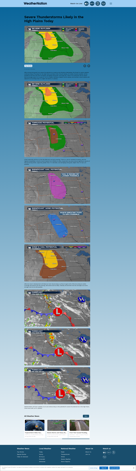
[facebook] (89, 66)
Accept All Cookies (114, 468)
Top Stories (20, 452)
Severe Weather (66, 459)
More (86, 416)
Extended (42, 459)
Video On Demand (22, 456)
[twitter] (85, 66)
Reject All (104, 468)
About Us (88, 452)
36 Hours (42, 456)
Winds (63, 456)
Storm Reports (65, 461)
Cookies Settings (93, 468)
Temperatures (65, 454)
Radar (63, 452)
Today (41, 452)
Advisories (42, 461)
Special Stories (21, 454)
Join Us (87, 454)
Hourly (41, 454)
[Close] (133, 468)
